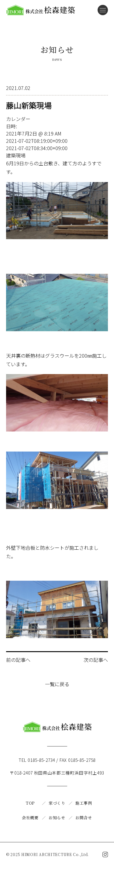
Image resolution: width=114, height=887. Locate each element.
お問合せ (83, 817)
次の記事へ (96, 659)
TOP (30, 803)
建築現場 (16, 155)
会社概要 (30, 817)
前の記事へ (18, 659)
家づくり (57, 803)
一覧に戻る (57, 684)
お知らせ (57, 817)
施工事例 (83, 803)
